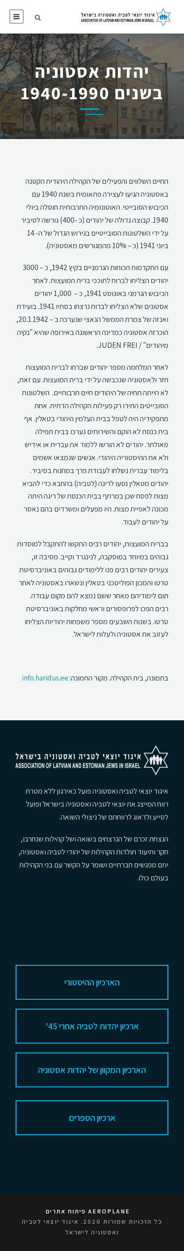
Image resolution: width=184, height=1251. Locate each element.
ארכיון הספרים (92, 1118)
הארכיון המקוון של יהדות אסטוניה (92, 1070)
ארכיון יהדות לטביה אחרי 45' (92, 1026)
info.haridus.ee (45, 678)
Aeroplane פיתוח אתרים (88, 1211)
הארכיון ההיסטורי (92, 982)
